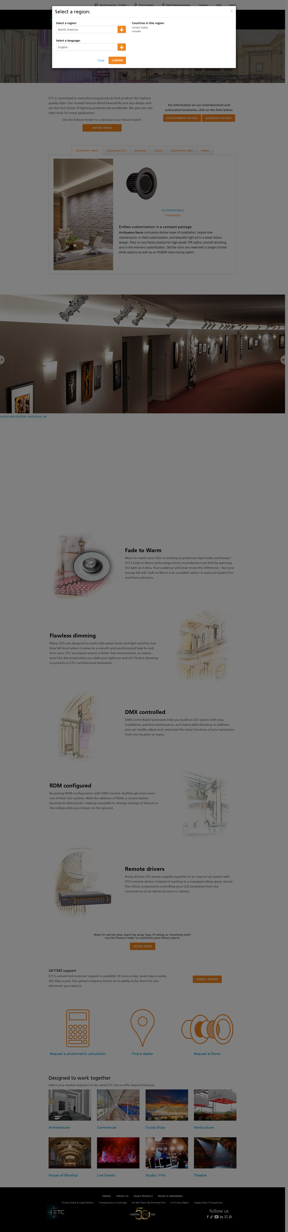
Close (101, 60)
